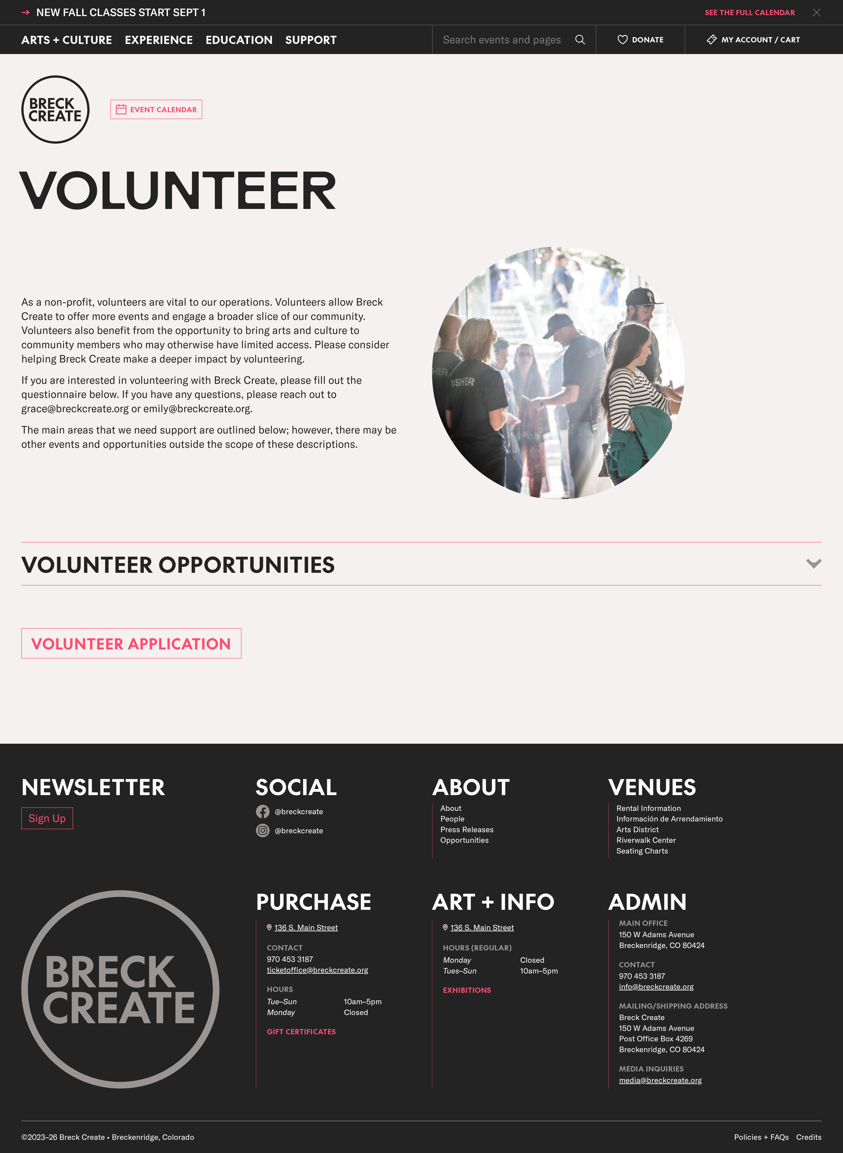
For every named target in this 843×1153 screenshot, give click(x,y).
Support (311, 39)
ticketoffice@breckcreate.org (317, 970)
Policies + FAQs (761, 1137)
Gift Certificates (301, 1031)
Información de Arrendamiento (669, 818)
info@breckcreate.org (656, 986)
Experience (159, 39)
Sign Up (47, 818)
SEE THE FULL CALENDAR (750, 12)
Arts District (637, 829)
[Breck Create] (55, 109)
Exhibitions (467, 990)
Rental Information (648, 808)
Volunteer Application (131, 643)
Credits (809, 1137)
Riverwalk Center (646, 840)
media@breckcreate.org (660, 1080)
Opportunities (464, 840)
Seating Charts (642, 851)
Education (239, 39)
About (450, 808)
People (452, 818)
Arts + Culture (66, 39)
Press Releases (467, 829)
